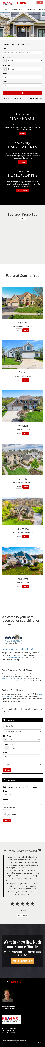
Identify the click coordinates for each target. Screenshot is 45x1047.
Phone (5, 799)
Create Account (15, 98)
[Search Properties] (22, 639)
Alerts (26, 330)
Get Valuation (22, 190)
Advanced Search (36, 98)
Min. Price (6, 57)
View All (22, 219)
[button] (22, 93)
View (19, 330)
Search (22, 133)
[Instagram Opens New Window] (26, 3)
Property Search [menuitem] (17, 10)
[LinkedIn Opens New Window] (23, 3)
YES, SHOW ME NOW (23, 961)
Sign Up (22, 162)
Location (6, 48)
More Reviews (22, 915)
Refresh (14, 815)
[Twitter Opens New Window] (21, 3)
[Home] (8, 3)
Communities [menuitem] (31, 10)
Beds (5, 73)
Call (40, 3)
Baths (5, 82)
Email (33, 3)
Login (5, 98)
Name (5, 791)
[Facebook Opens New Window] (18, 3)
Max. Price (6, 65)
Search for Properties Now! (17, 649)
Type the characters (9, 807)
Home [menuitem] (5, 10)
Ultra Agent (5, 1044)
